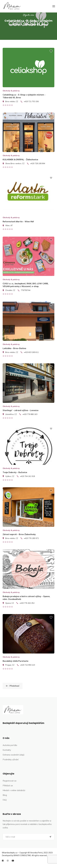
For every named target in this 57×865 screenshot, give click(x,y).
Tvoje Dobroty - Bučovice (15, 472)
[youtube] (13, 861)
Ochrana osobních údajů (13, 754)
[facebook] (3, 861)
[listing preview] (28, 67)
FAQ (5, 800)
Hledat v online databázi (14, 790)
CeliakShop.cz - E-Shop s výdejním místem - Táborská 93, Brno (24, 96)
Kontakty (7, 750)
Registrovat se (9, 780)
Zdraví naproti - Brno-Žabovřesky (19, 534)
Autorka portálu (10, 745)
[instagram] (7, 861)
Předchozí (14, 686)
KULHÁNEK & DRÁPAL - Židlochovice (20, 159)
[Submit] (50, 836)
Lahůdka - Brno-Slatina (14, 348)
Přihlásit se (8, 785)
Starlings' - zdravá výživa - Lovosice (20, 410)
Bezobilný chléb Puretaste (15, 661)
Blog (5, 795)
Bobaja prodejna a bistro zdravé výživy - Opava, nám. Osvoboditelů (26, 597)
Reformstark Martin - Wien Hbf (18, 221)
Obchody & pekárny (11, 91)
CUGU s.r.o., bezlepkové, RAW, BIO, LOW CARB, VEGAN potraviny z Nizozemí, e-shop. (26, 285)
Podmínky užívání (10, 759)
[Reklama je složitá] (51, 52)
